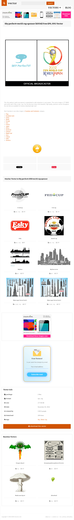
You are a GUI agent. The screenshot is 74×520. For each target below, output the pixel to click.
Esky (20, 238)
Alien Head (54, 495)
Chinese (8, 131)
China (7, 117)
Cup (46, 419)
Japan (7, 126)
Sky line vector (54, 269)
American (8, 130)
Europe (8, 121)
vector (12, 3)
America (8, 140)
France (8, 124)
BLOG (68, 7)
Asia (7, 135)
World (7, 119)
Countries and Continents (32, 111)
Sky (39, 419)
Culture (8, 137)
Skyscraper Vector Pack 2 (54, 300)
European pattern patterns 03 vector (54, 463)
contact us (55, 516)
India (7, 138)
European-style (10, 116)
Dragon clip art (20, 463)
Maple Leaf (9, 133)
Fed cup (54, 207)
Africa (7, 128)
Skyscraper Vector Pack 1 (20, 300)
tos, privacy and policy (66, 516)
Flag (7, 114)
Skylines (20, 269)
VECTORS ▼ (54, 7)
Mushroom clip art (20, 495)
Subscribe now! (37, 374)
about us (47, 516)
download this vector (38, 426)
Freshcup (20, 207)
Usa (7, 123)
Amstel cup (54, 238)
